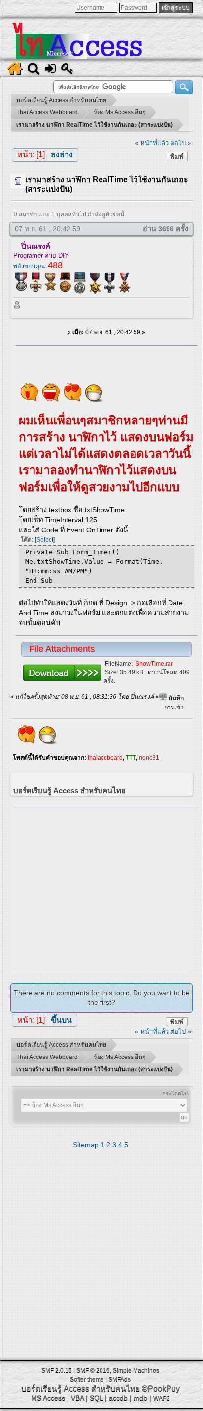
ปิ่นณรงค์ (35, 246)
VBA (77, 1398)
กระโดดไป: (175, 1093)
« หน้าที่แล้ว (152, 143)
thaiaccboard (105, 757)
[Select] (45, 539)
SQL (96, 1398)
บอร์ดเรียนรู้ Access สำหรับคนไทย (80, 1388)
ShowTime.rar (154, 663)
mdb (140, 1398)
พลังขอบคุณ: (38, 266)
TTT (131, 757)
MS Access (48, 1398)
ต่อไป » (180, 143)
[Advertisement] (106, 888)
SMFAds (119, 1379)
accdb (118, 1398)
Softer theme (87, 1379)
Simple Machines (136, 1370)
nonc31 (149, 757)
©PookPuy (161, 1388)
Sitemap (86, 1145)
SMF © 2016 (93, 1370)
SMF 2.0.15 (56, 1370)
